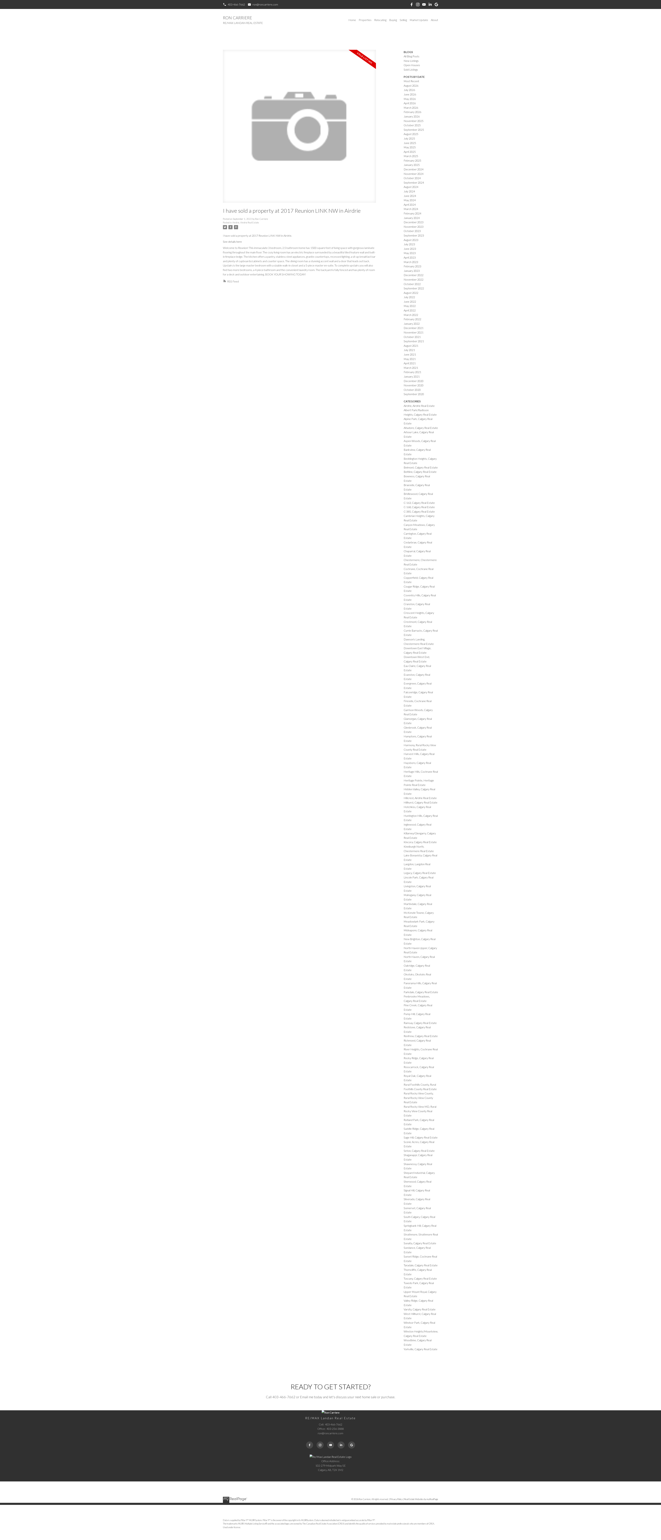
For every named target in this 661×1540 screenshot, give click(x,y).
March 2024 (411, 208)
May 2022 (410, 305)
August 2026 (411, 85)
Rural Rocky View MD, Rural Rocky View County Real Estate (420, 1111)
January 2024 (412, 217)
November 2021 (413, 332)
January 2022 (412, 323)
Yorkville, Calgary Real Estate (420, 1349)
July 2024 (409, 191)
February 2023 (412, 266)
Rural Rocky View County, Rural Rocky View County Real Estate (418, 1098)
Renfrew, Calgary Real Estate (421, 1036)
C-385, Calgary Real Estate (419, 511)
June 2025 (410, 143)
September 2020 (414, 394)
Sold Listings (411, 69)
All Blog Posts (411, 56)
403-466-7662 (236, 4)
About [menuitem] (434, 20)
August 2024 (411, 186)
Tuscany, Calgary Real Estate (420, 1278)
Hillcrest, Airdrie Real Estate (420, 798)
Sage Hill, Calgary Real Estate (421, 1137)
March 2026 (411, 107)
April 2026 (410, 103)
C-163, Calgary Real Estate (419, 502)
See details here (232, 241)
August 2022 (411, 292)
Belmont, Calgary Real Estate (421, 467)
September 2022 (414, 288)
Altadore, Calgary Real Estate (421, 427)
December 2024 (413, 169)
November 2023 (413, 226)
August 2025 (411, 134)
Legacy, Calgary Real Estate (420, 872)
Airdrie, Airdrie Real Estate (245, 222)
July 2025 (409, 138)
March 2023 (411, 262)
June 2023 (410, 248)
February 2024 (412, 213)
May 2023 (410, 253)
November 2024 (413, 173)
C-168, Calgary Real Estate (419, 507)
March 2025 (411, 156)
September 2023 (414, 235)
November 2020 (413, 385)
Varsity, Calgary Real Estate (420, 1309)
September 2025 (414, 129)
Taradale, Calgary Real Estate (421, 1265)
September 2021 (414, 341)
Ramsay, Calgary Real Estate (420, 1022)
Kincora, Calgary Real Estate (420, 842)
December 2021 (413, 327)
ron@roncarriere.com (265, 4)
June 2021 (410, 354)
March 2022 (411, 314)
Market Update (419, 20)
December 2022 (413, 275)
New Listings (411, 60)
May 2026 (410, 98)
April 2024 (410, 204)
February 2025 (412, 160)
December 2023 (413, 222)
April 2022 (410, 310)
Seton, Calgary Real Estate (419, 1150)
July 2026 (409, 89)
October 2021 (412, 336)
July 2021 (409, 350)
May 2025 (410, 147)
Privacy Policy (396, 1499)
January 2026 (412, 116)
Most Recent (411, 81)
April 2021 (410, 363)
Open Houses (412, 65)
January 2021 (412, 376)
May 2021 (410, 358)
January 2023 (412, 270)
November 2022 (413, 279)
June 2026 (410, 94)
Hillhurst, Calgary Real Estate (420, 802)
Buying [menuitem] (393, 20)
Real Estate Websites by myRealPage (421, 1499)
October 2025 (412, 125)
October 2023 (412, 231)
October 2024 (412, 178)
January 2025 (412, 164)
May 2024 (410, 200)
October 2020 (412, 389)
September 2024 (414, 182)
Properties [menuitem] (365, 20)
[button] (234, 4)
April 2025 (410, 151)
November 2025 (413, 120)
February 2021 (412, 372)
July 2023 (409, 244)
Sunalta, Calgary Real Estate (420, 1243)
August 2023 (411, 239)
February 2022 (412, 319)
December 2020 (413, 381)
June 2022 (410, 301)
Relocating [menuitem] (380, 20)
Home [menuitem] (352, 20)
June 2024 (410, 195)
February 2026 (412, 112)
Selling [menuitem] (403, 20)
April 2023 (410, 257)
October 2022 (412, 284)
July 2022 (409, 297)
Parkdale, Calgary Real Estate (421, 992)
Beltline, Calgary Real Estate (420, 471)
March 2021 (411, 367)
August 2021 (411, 345)
